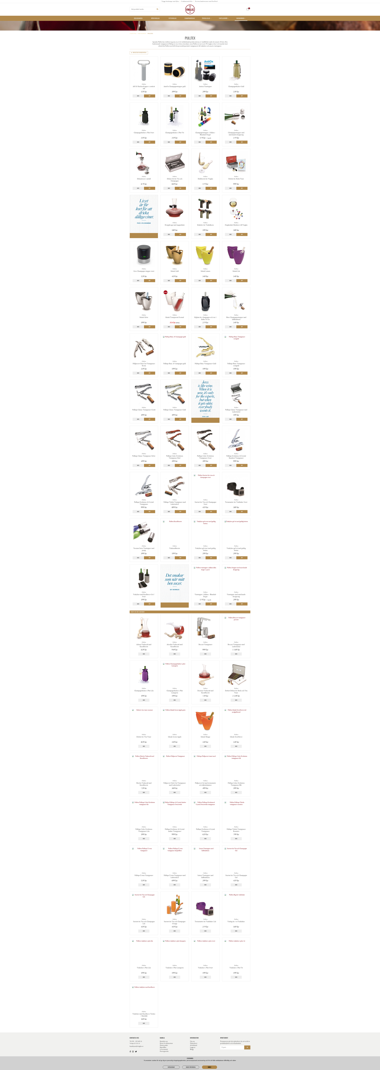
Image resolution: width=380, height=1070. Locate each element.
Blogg (191, 1049)
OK (247, 1047)
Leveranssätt (164, 1049)
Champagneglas (190, 18)
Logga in (192, 1047)
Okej (209, 1067)
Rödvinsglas (155, 18)
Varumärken (240, 18)
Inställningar (171, 1067)
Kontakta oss (164, 1041)
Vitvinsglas (172, 18)
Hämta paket (164, 1045)
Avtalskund (193, 1045)
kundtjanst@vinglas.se (136, 1046)
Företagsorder (164, 1051)
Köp (150, 96)
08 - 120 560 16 (137, 1041)
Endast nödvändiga (191, 1067)
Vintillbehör (223, 18)
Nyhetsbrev (193, 1043)
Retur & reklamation (166, 1043)
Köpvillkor (163, 1047)
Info (138, 96)
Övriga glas (206, 18)
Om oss (192, 1041)
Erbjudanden (138, 18)
